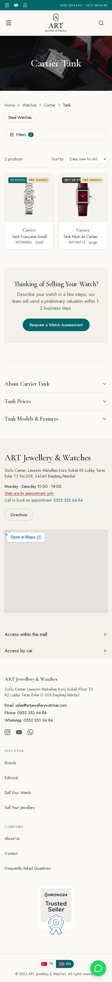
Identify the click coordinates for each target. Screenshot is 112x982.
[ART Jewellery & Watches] (56, 23)
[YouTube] (16, 5)
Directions (19, 515)
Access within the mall (26, 634)
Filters (24, 135)
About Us (12, 838)
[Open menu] (8, 23)
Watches (29, 105)
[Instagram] (6, 5)
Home (10, 105)
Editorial (11, 778)
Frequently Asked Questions (28, 868)
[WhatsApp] (25, 5)
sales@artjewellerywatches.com (41, 705)
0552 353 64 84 (71, 5)
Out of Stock (75, 180)
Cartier (49, 105)
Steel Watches (20, 117)
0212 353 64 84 (96, 5)
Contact (11, 853)
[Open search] (101, 23)
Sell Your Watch (18, 793)
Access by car (18, 650)
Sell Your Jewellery (20, 807)
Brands (10, 763)
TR (51, 964)
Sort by (57, 159)
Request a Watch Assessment (56, 325)
